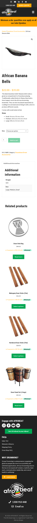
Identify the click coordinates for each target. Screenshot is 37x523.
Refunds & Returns (8, 444)
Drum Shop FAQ (7, 450)
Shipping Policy (7, 447)
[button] (32, 39)
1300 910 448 (10, 5)
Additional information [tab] (12, 163)
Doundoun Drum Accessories (16, 31)
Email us (19, 506)
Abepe (21, 520)
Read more (18, 257)
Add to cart (14, 140)
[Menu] (33, 12)
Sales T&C (5, 441)
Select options (18, 306)
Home (4, 31)
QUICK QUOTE (24, 5)
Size (3, 131)
